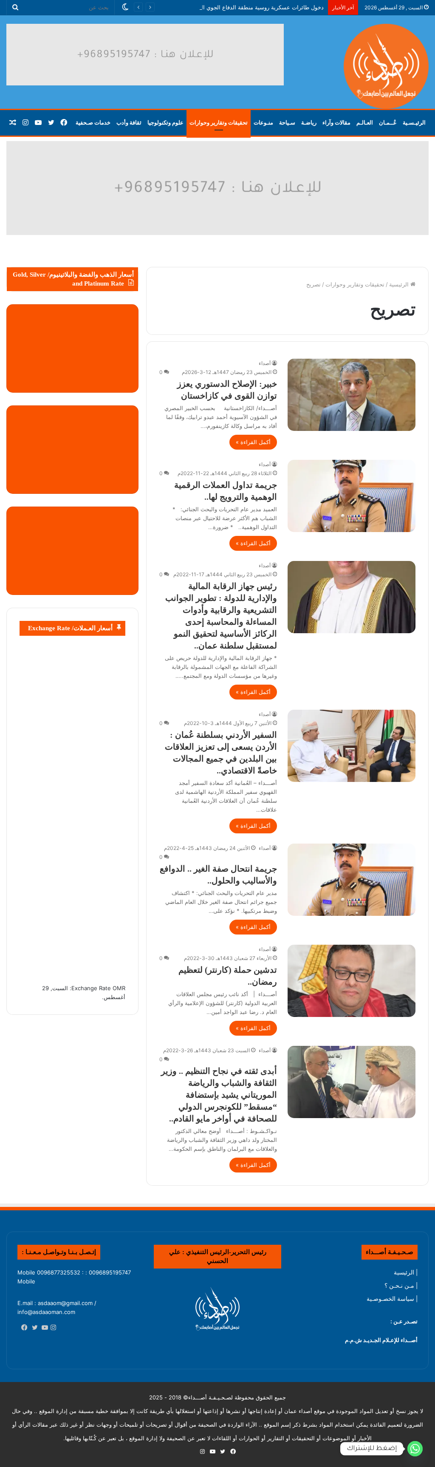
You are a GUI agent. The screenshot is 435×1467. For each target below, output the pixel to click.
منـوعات (263, 122)
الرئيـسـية (414, 122)
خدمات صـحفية (93, 122)
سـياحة (287, 122)
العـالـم (364, 122)
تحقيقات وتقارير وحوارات (218, 122)
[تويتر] (33, 1328)
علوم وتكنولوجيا (165, 122)
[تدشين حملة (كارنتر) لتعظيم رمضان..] (351, 981)
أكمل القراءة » (253, 442)
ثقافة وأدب (128, 122)
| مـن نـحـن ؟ (401, 1285)
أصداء (265, 363)
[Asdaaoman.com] (217, 187)
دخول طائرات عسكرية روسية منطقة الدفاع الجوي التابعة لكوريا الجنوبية (240, 7)
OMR (119, 988)
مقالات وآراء (336, 122)
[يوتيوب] (43, 1328)
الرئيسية (399, 284)
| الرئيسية (406, 1272)
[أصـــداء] (386, 66)
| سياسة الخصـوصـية (392, 1298)
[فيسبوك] (22, 1328)
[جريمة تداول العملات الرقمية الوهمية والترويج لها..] (351, 496)
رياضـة (308, 122)
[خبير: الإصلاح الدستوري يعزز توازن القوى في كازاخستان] (351, 395)
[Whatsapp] (415, 1448)
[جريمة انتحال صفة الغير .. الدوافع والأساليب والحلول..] (351, 880)
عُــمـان (388, 122)
